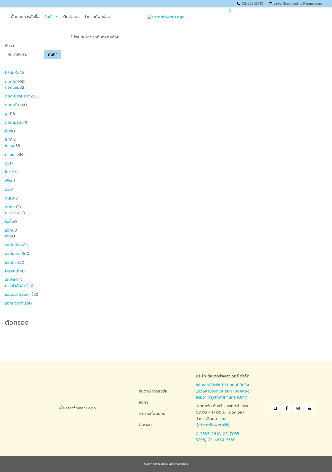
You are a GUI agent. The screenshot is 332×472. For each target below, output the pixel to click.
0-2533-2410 (208, 434)
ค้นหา (9, 46)
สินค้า (48, 17)
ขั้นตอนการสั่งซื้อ (25, 17)
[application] (55, 17)
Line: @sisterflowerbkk (212, 422)
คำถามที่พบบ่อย (97, 17)
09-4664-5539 (222, 440)
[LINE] (275, 408)
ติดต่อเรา (71, 17)
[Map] (309, 408)
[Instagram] (298, 408)
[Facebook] (286, 408)
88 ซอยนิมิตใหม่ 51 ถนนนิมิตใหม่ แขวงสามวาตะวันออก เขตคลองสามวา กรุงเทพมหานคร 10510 (223, 391)
